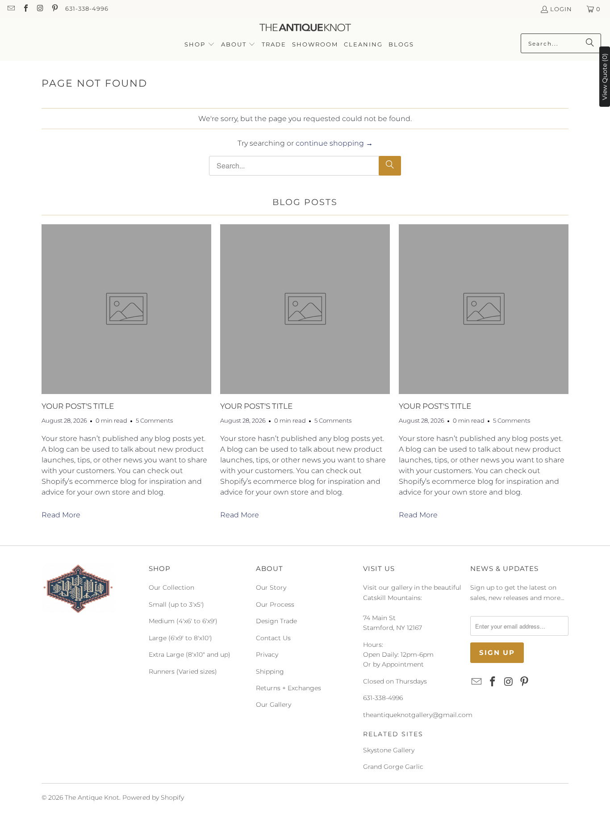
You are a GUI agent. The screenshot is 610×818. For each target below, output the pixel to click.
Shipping (270, 671)
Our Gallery (273, 705)
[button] (199, 45)
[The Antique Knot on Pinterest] (54, 9)
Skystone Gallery (388, 750)
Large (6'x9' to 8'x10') (180, 638)
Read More (61, 515)
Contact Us (273, 638)
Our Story (271, 587)
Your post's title (78, 406)
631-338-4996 (87, 8)
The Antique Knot (92, 797)
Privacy (267, 654)
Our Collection (171, 587)
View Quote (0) (605, 76)
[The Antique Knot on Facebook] (25, 9)
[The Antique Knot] (305, 28)
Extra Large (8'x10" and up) (189, 654)
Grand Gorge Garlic (393, 767)
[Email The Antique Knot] (11, 9)
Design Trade (276, 621)
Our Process (275, 604)
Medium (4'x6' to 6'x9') (183, 621)
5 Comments (154, 420)
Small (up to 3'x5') (176, 604)
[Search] (590, 43)
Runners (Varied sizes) (183, 671)
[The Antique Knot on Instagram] (40, 9)
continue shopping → (334, 143)
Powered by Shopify (153, 797)
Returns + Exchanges (288, 688)
